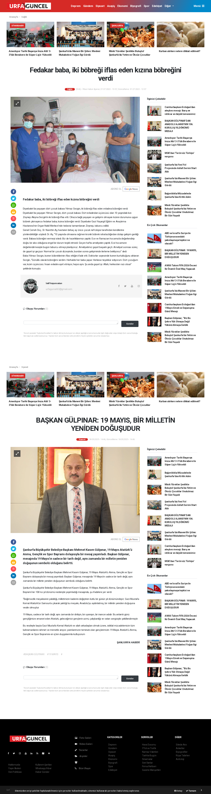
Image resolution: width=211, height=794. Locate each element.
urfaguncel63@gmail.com (59, 289)
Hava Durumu (149, 744)
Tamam (192, 791)
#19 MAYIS (52, 654)
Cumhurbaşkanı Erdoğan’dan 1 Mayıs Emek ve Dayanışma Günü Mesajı (180, 308)
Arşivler (83, 756)
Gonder (130, 324)
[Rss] (38, 753)
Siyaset (100, 6)
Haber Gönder (42, 772)
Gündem (88, 6)
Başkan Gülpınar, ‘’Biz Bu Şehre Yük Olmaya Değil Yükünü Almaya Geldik (178, 321)
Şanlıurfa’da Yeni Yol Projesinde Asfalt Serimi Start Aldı (180, 168)
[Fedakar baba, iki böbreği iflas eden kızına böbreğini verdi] (75, 139)
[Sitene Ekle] (50, 753)
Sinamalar (147, 759)
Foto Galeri (85, 738)
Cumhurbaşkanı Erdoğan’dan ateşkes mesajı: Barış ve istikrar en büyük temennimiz (180, 110)
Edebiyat (157, 6)
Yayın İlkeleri (14, 768)
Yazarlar (83, 750)
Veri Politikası (15, 772)
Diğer (168, 6)
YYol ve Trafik (149, 748)
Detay (179, 791)
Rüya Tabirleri (183, 755)
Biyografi (135, 6)
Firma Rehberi (149, 766)
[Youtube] (27, 753)
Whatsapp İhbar (43, 768)
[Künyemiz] (77, 762)
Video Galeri (85, 744)
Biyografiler (182, 752)
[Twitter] (15, 753)
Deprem (76, 6)
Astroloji (180, 759)
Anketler (180, 748)
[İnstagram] (21, 753)
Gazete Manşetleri (151, 770)
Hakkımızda (14, 764)
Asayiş (111, 6)
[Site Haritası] (44, 753)
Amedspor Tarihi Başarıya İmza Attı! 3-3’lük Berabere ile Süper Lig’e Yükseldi (180, 141)
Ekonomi (122, 6)
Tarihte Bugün (149, 755)
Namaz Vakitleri (150, 752)
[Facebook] (10, 753)
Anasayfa (13, 17)
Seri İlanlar (147, 762)
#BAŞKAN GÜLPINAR (34, 654)
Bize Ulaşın (84, 768)
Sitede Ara (181, 744)
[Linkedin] (32, 753)
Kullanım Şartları (43, 764)
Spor (146, 6)
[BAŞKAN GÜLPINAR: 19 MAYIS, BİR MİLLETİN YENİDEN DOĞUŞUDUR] (75, 489)
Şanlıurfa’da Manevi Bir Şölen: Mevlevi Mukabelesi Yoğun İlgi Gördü (180, 182)
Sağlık (24, 17)
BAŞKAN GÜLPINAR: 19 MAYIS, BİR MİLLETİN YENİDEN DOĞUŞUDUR (181, 254)
